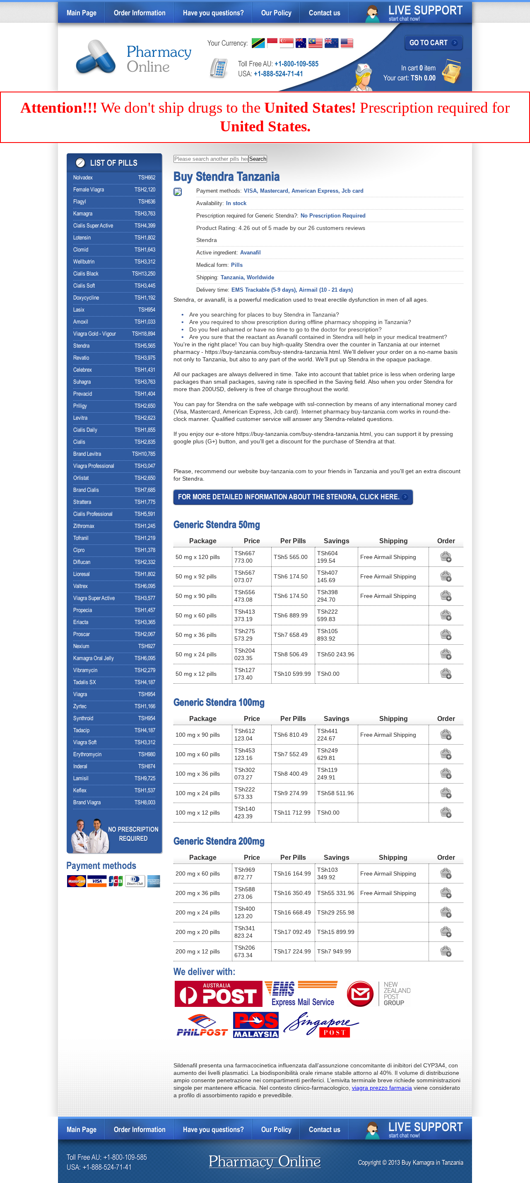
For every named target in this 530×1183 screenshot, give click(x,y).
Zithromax (83, 526)
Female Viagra (88, 190)
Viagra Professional (93, 466)
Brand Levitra (87, 454)
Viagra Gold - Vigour (94, 334)
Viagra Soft (84, 742)
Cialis (79, 442)
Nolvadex (83, 178)
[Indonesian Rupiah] (272, 43)
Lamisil (81, 778)
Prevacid (82, 394)
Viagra (80, 694)
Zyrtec (80, 706)
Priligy (80, 406)
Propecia (82, 610)
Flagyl (79, 202)
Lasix (78, 310)
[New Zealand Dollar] (332, 43)
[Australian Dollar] (301, 43)
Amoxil (80, 322)
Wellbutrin (83, 262)
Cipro (78, 550)
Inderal (80, 766)
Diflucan (81, 562)
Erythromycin (87, 754)
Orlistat (81, 478)
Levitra (80, 418)
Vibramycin (85, 670)
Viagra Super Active (94, 598)
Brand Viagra (87, 803)
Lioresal (81, 574)
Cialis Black (86, 274)
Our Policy (276, 13)
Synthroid (83, 718)
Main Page (81, 13)
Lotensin (82, 238)
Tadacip (81, 730)
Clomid (80, 250)
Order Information (140, 13)
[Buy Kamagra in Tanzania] (133, 58)
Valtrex (80, 586)
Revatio (81, 358)
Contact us (324, 13)
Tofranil (81, 538)
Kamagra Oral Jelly (93, 658)
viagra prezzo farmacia (382, 1087)
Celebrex (82, 370)
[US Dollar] (347, 43)
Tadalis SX (84, 682)
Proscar (81, 634)
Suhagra (82, 382)
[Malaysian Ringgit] (315, 43)
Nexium (81, 646)
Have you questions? (213, 13)
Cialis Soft (84, 286)
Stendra (81, 346)
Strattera (82, 502)
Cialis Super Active (93, 226)
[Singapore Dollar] (286, 43)
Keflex (80, 791)
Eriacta (80, 622)
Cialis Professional (93, 514)
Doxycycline (86, 298)
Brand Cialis (86, 490)
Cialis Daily (85, 430)
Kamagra (82, 214)
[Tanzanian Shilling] (258, 43)
